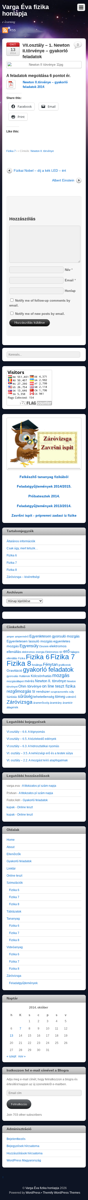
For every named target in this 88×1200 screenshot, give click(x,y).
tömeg (60, 696)
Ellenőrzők (14, 854)
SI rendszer (41, 691)
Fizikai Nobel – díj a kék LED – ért (40, 170)
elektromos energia (33, 651)
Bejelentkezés (16, 1138)
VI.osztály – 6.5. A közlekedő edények (31, 738)
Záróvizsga (20, 702)
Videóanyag (15, 947)
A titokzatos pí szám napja (39, 785)
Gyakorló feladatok (35, 800)
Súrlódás (12, 696)
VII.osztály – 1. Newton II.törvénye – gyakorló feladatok (46, 51)
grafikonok (64, 664)
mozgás (60, 675)
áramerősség (41, 702)
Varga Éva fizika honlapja (42, 1187)
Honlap (70, 291)
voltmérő (71, 696)
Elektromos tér (54, 651)
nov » (22, 1056)
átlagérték (12, 707)
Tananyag (13, 918)
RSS (13, 30)
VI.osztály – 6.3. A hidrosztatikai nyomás (33, 746)
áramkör (68, 702)
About (10, 847)
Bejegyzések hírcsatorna (23, 1145)
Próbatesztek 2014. (44, 496)
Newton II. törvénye (42, 150)
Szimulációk (15, 882)
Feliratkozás (19, 1104)
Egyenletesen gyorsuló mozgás (54, 636)
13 (11, 1035)
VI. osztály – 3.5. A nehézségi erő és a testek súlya (40, 753)
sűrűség (25, 696)
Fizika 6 (12, 555)
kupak (11, 807)
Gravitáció (14, 670)
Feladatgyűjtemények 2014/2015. (44, 486)
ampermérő (22, 636)
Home (11, 839)
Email (69, 280)
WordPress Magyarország (24, 1160)
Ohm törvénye (29, 686)
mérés (29, 681)
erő (66, 651)
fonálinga (37, 664)
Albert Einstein (63, 180)
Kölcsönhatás (41, 676)
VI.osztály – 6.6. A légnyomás (26, 731)
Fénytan (50, 664)
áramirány (56, 702)
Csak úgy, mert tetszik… (22, 548)
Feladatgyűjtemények (23, 983)
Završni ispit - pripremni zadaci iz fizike (44, 515)
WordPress (33, 1192)
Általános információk (21, 541)
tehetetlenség (43, 697)
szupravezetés (59, 691)
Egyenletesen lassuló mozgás (30, 641)
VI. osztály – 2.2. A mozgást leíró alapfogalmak (37, 760)
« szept (11, 1056)
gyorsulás (12, 676)
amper (10, 636)
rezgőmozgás (19, 691)
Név (67, 270)
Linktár (11, 868)
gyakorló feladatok (48, 669)
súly (71, 691)
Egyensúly (29, 646)
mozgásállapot (15, 681)
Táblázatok (14, 911)
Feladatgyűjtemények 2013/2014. (44, 506)
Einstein (44, 646)
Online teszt (25, 807)
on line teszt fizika (58, 686)
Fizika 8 (12, 569)
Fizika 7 (11, 150)
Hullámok (24, 676)
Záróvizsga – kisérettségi (23, 576)
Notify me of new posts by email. (40, 314)
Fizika (21, 658)
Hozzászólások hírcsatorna (25, 1153)
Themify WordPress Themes (61, 1192)
